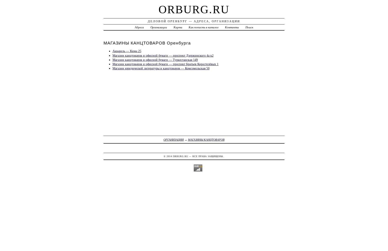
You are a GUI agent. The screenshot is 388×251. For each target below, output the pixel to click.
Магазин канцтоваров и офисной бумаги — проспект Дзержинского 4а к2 (163, 55)
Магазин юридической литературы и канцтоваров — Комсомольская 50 (160, 68)
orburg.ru (194, 9)
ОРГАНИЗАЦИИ (173, 139)
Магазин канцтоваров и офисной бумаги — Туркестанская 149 (155, 60)
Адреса (139, 27)
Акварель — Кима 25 (126, 51)
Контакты (232, 27)
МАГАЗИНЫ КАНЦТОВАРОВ (206, 139)
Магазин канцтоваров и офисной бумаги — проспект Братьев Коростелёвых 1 (165, 64)
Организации (158, 27)
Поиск (249, 27)
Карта (178, 27)
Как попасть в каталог (203, 27)
